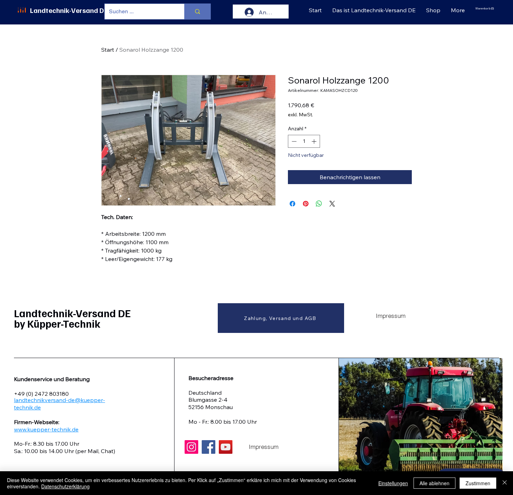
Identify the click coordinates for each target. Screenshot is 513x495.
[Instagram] (191, 447)
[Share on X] (332, 203)
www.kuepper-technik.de (46, 429)
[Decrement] (293, 141)
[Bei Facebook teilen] (292, 203)
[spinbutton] (304, 141)
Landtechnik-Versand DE (69, 10)
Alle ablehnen (434, 483)
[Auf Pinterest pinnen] (306, 203)
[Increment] (314, 141)
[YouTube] (225, 447)
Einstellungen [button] (393, 483)
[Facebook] (208, 447)
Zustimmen (478, 483)
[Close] (504, 483)
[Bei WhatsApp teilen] (319, 203)
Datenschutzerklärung (65, 486)
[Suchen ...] (197, 11)
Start (107, 49)
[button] (485, 8)
